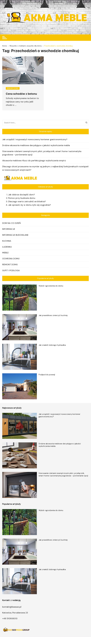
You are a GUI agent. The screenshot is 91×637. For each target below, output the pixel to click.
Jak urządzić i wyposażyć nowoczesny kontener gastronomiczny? (34, 139)
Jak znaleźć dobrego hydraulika (52, 345)
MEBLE (5, 252)
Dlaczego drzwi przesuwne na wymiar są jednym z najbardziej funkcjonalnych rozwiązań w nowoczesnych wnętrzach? (45, 168)
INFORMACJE (8, 229)
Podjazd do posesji (47, 374)
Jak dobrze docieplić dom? (21, 194)
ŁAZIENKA (7, 246)
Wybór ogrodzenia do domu (51, 286)
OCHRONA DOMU (11, 258)
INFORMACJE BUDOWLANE (15, 235)
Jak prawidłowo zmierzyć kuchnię (53, 315)
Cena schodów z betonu (21, 93)
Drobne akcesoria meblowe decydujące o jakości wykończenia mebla (36, 145)
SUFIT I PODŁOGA (11, 270)
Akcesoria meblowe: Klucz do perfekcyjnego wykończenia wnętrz (34, 160)
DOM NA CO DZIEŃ (11, 223)
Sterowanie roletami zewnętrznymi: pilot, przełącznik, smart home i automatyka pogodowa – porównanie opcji (41, 153)
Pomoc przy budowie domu (21, 198)
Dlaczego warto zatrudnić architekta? (27, 201)
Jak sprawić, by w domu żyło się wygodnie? (29, 205)
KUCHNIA (6, 240)
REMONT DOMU (10, 264)
